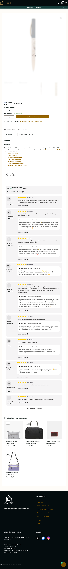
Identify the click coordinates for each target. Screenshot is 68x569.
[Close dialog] (64, 265)
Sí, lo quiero (45, 294)
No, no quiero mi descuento (44, 298)
